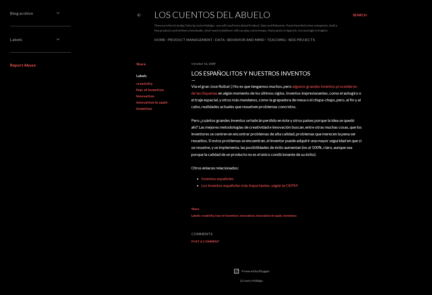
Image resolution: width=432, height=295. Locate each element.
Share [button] (141, 64)
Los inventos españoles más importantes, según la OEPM (249, 185)
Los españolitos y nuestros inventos (250, 73)
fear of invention (150, 90)
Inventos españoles (217, 178)
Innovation (145, 96)
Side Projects (301, 40)
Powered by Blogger (256, 271)
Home (159, 40)
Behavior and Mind (245, 40)
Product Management (190, 40)
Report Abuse (23, 65)
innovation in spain (152, 102)
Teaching (276, 40)
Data (220, 40)
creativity (144, 83)
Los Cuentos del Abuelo (212, 14)
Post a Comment (205, 241)
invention (144, 108)
